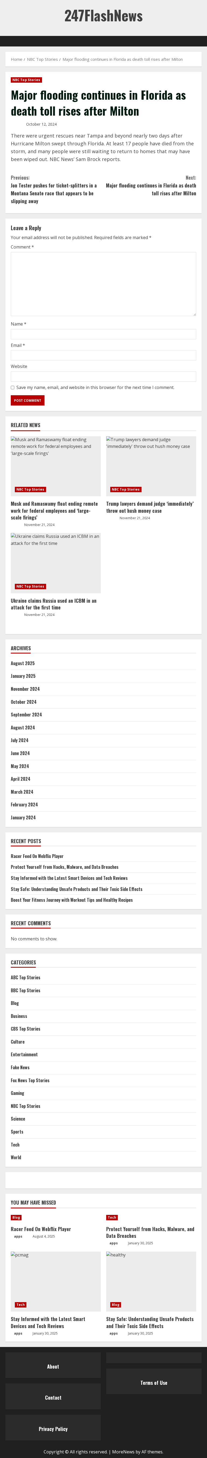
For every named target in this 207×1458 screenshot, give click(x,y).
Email (18, 345)
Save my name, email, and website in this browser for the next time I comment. (95, 387)
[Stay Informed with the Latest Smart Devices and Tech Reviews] (56, 1282)
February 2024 (24, 804)
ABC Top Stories (25, 977)
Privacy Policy (53, 1428)
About (53, 1366)
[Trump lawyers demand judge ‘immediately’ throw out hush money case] (151, 466)
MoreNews (123, 1452)
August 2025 (23, 663)
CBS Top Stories (25, 1028)
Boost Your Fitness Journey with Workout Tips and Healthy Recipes (72, 900)
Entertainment (24, 1054)
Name (18, 324)
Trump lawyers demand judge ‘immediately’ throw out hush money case (150, 507)
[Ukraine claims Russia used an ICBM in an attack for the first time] (56, 563)
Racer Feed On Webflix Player (37, 856)
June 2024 (20, 753)
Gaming (17, 1093)
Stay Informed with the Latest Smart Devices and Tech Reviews (69, 878)
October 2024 (24, 702)
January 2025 (23, 676)
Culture (18, 1041)
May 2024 (20, 766)
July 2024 (20, 740)
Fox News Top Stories (30, 1080)
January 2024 (23, 817)
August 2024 (23, 727)
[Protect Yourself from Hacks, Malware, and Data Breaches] (151, 1218)
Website (19, 366)
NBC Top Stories (26, 80)
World (16, 1157)
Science (18, 1118)
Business (19, 1016)
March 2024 (22, 792)
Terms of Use (153, 1382)
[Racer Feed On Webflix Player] (56, 1218)
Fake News (20, 1067)
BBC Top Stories (25, 990)
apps (18, 1236)
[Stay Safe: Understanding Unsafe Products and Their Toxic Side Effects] (151, 1282)
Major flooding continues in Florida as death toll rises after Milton (151, 185)
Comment (22, 247)
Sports (17, 1131)
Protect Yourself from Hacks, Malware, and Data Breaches (65, 867)
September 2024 (26, 714)
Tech (15, 1144)
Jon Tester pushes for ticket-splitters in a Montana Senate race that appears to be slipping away (54, 189)
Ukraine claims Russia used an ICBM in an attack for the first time (53, 604)
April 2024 (20, 779)
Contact (53, 1397)
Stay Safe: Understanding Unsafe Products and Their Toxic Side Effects (77, 889)
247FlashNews (103, 15)
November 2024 (25, 689)
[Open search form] (200, 41)
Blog (15, 1003)
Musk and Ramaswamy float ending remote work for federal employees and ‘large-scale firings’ (54, 510)
